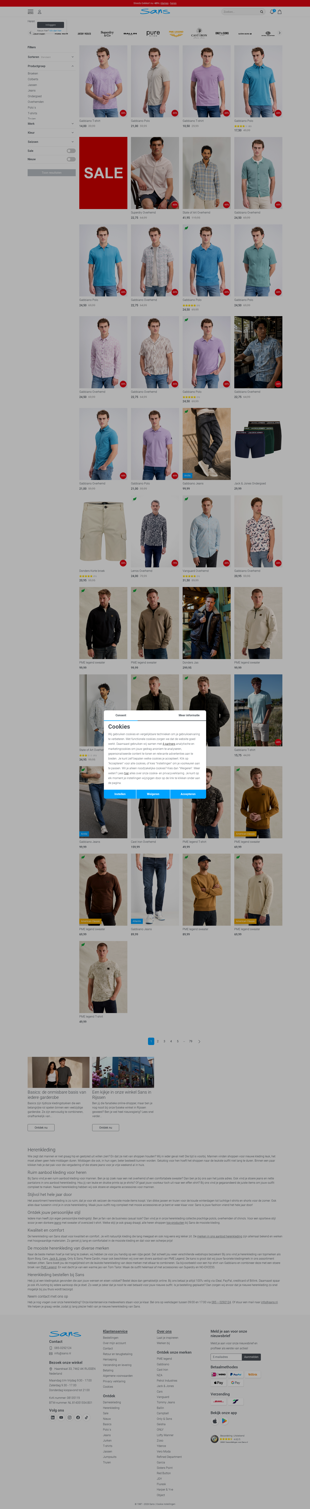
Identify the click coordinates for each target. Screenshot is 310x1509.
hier (126, 773)
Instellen (120, 794)
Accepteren (188, 794)
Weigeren (153, 794)
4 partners (169, 744)
